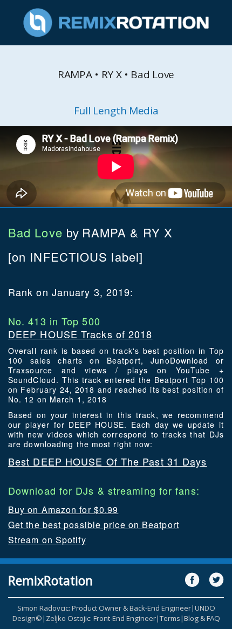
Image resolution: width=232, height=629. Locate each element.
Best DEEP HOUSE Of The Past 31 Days (107, 461)
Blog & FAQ (202, 618)
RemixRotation (50, 580)
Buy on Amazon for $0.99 (63, 509)
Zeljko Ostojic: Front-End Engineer (101, 618)
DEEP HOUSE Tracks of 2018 (80, 334)
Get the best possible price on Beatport (93, 524)
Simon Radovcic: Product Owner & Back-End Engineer (104, 608)
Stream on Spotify (47, 540)
